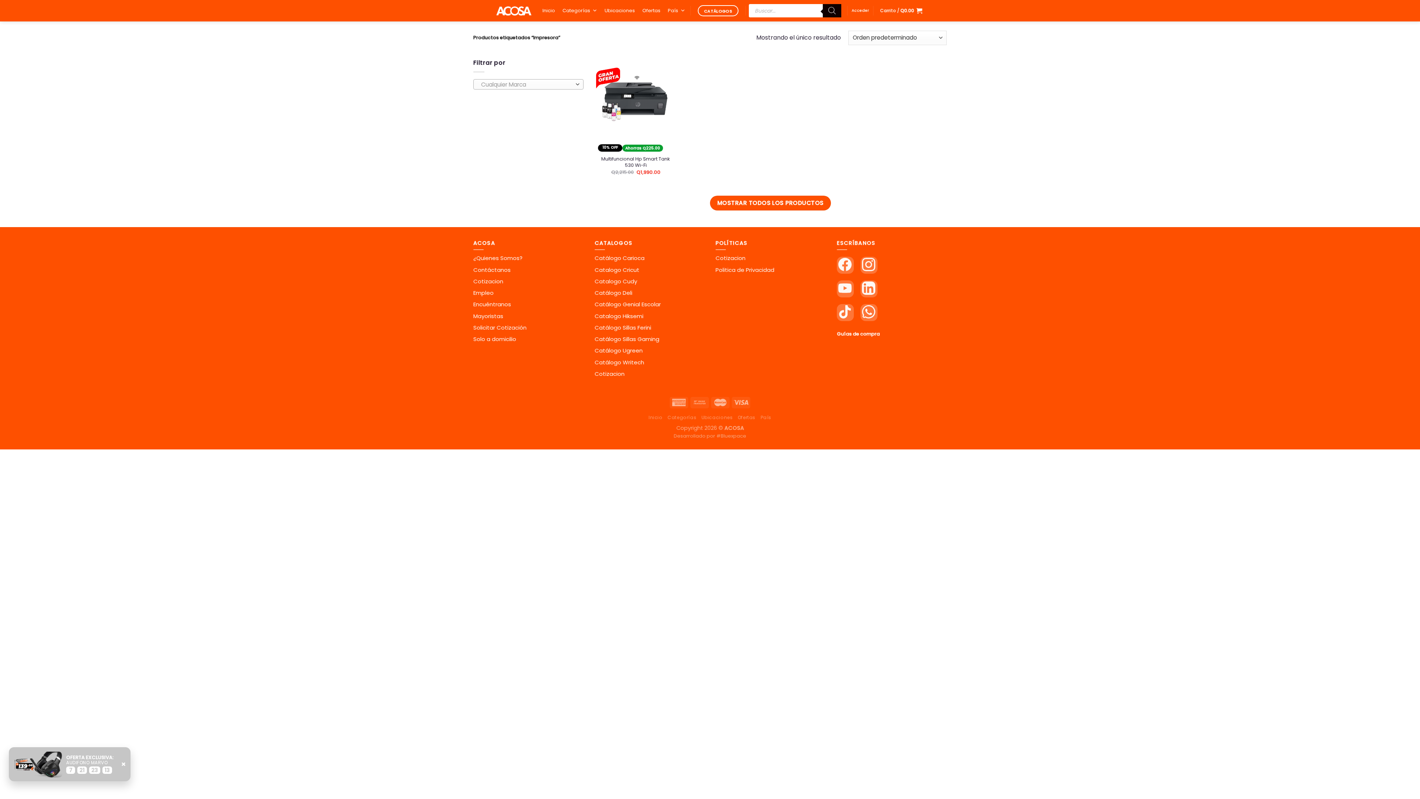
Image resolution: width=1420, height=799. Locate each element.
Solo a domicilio (494, 339)
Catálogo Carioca (620, 258)
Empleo (483, 293)
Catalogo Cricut (617, 270)
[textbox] (526, 85)
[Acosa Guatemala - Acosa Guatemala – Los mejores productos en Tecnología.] (513, 11)
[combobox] (528, 84)
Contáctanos (492, 270)
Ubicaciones (620, 10)
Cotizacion (488, 281)
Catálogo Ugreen (619, 350)
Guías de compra (858, 333)
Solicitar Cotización (500, 327)
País (673, 10)
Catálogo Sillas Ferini (623, 327)
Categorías (576, 10)
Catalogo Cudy (616, 281)
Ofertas (651, 10)
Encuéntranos (492, 304)
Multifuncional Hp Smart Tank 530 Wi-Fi (635, 162)
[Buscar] (832, 10)
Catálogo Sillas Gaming (627, 339)
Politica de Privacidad (745, 270)
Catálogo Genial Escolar (628, 304)
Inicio (548, 10)
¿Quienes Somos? (498, 258)
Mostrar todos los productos (770, 203)
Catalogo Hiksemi (619, 316)
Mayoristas (488, 316)
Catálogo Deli (613, 293)
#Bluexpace (731, 435)
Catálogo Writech (619, 362)
